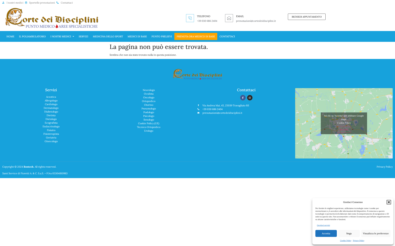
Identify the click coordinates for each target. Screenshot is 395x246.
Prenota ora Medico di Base (196, 36)
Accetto (343, 129)
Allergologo (51, 100)
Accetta (326, 233)
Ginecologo (51, 141)
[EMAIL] (229, 18)
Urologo (148, 130)
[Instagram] (250, 97)
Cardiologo (51, 104)
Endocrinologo (51, 126)
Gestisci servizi (323, 225)
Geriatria (51, 137)
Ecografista (51, 122)
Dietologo (51, 119)
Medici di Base (137, 36)
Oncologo (148, 97)
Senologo (148, 119)
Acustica (51, 96)
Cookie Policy (345, 240)
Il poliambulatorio (32, 36)
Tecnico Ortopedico (148, 127)
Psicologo (148, 115)
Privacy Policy (358, 240)
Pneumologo (148, 108)
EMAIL (240, 16)
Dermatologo (51, 107)
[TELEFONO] (190, 18)
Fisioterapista (51, 133)
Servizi (83, 36)
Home (10, 36)
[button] (388, 202)
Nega (349, 233)
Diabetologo (51, 111)
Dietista (51, 115)
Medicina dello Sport (108, 36)
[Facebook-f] (243, 97)
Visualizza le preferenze (376, 233)
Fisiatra (51, 130)
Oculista (149, 93)
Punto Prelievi (162, 36)
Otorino (148, 104)
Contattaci (227, 36)
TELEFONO (203, 16)
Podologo (148, 112)
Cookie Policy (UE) (148, 123)
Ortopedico (148, 101)
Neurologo (149, 90)
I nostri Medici (60, 36)
